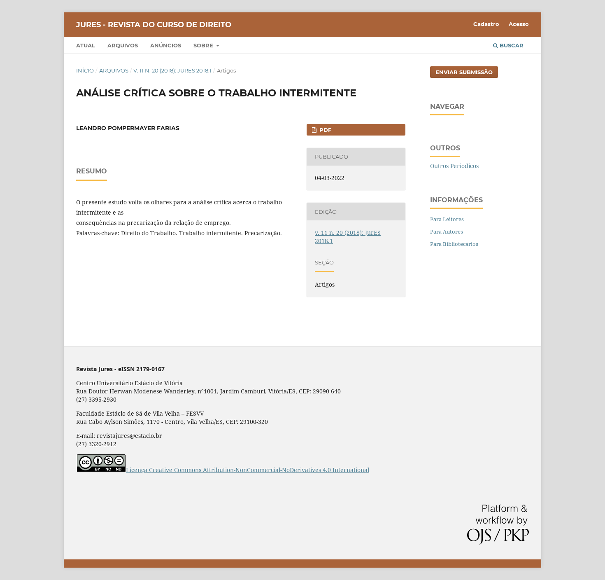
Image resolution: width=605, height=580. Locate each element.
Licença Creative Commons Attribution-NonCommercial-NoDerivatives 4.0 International (247, 470)
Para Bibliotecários (454, 244)
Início (85, 70)
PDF (324, 129)
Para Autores (446, 231)
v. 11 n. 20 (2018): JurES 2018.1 (172, 70)
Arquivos (122, 45)
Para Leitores (447, 219)
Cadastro (486, 24)
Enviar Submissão (464, 72)
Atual (85, 45)
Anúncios (165, 45)
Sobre (204, 45)
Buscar (511, 45)
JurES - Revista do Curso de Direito (153, 24)
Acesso (519, 24)
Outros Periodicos (454, 166)
